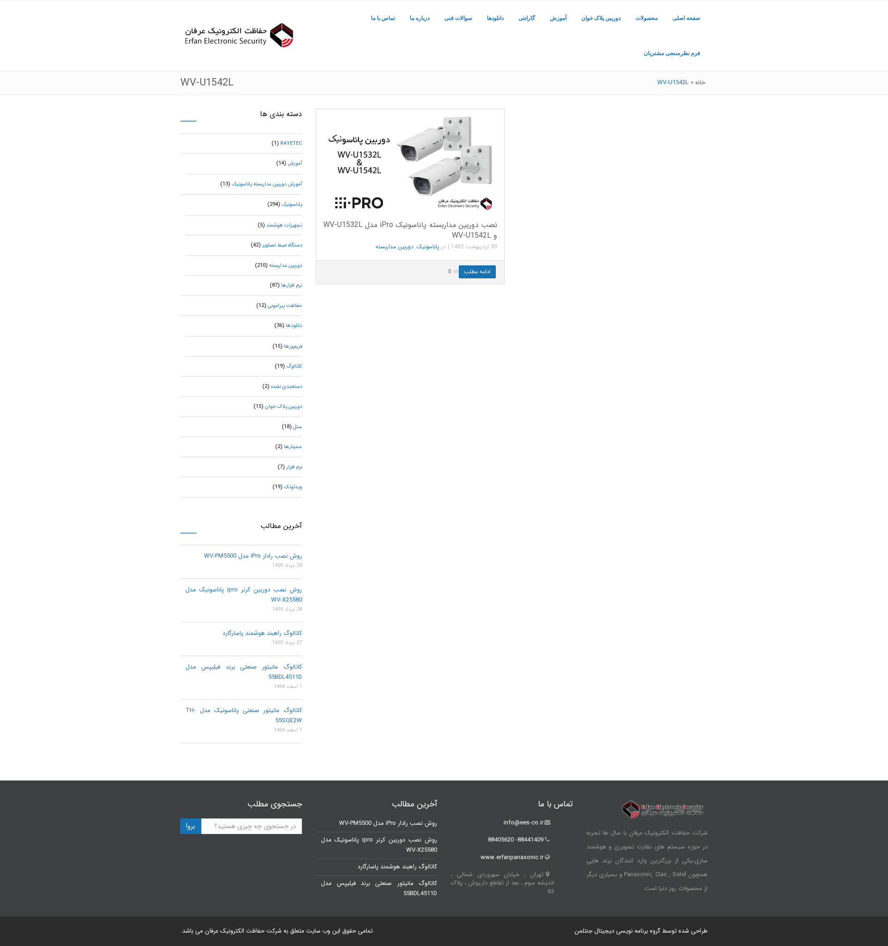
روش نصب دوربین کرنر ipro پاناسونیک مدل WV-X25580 (243, 595)
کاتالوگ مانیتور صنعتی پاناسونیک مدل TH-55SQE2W (243, 715)
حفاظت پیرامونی (285, 306)
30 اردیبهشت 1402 (474, 246)
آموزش (558, 18)
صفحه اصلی (686, 18)
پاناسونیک (428, 246)
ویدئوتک (293, 487)
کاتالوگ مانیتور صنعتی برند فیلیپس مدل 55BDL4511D (243, 672)
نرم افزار (294, 467)
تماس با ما (383, 18)
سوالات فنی (458, 18)
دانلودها (495, 18)
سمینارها (293, 447)
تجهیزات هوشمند (284, 225)
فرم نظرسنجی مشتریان (672, 53)
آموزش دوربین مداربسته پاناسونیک (267, 184)
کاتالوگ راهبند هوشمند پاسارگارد (262, 633)
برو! (190, 826)
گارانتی (526, 18)
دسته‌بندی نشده (286, 387)
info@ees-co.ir (523, 823)
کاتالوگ (294, 366)
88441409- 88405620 (515, 840)
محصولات (646, 18)
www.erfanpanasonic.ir (512, 857)
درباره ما (420, 18)
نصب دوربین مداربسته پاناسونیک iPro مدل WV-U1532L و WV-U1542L (410, 230)
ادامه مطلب (477, 271)
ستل (297, 427)
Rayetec (291, 143)
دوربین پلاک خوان (601, 18)
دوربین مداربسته (394, 246)
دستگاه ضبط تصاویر (282, 245)
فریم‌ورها (293, 346)
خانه (700, 82)
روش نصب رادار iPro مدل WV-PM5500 (253, 556)
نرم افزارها (291, 285)
